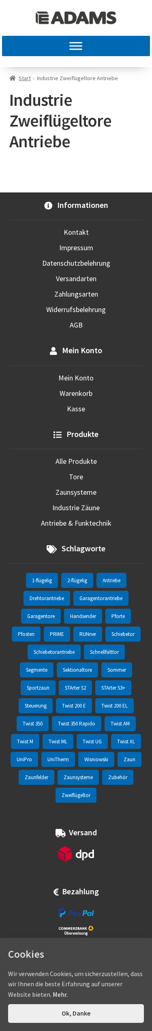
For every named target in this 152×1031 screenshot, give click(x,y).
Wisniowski (96, 759)
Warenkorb (76, 393)
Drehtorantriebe (47, 598)
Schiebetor (123, 634)
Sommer (116, 669)
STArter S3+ (113, 687)
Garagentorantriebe (100, 598)
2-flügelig (77, 580)
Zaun (129, 759)
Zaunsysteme (76, 492)
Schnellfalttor (104, 652)
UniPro (24, 759)
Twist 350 (33, 723)
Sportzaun (38, 687)
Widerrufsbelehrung (76, 309)
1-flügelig (42, 580)
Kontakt (76, 232)
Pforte (118, 616)
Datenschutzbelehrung (76, 263)
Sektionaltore (77, 669)
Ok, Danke (76, 1013)
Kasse (76, 408)
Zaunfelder (36, 777)
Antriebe (111, 580)
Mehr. (60, 994)
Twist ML (58, 741)
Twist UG (92, 741)
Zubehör (117, 777)
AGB (76, 325)
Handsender (83, 616)
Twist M (25, 741)
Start (25, 78)
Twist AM (120, 723)
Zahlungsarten (76, 294)
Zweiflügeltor (76, 795)
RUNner (87, 634)
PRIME (57, 634)
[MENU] (75, 46)
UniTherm (58, 759)
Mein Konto (76, 377)
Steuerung (36, 705)
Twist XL (126, 741)
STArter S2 (75, 687)
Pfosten (26, 634)
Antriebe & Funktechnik (76, 523)
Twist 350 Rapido (76, 723)
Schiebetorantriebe (54, 652)
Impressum (76, 247)
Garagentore (41, 616)
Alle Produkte (76, 461)
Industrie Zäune (76, 507)
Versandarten (76, 278)
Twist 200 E (74, 705)
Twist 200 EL (114, 705)
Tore (76, 476)
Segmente (36, 669)
